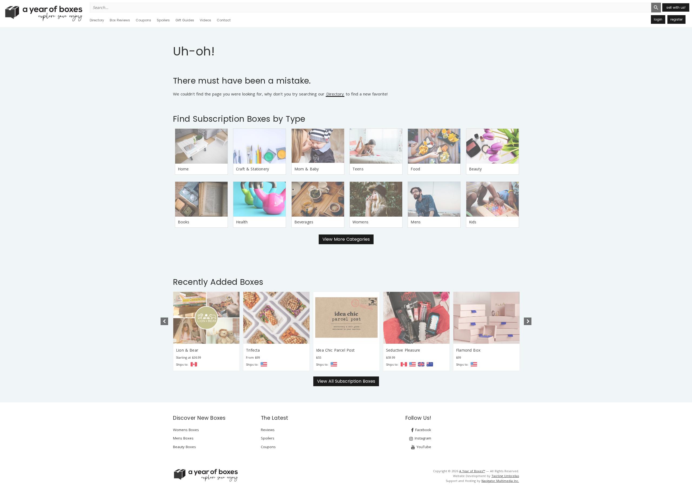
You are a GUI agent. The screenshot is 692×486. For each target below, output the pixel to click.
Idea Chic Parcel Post (335, 350)
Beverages (304, 221)
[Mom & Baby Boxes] (318, 146)
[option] (206, 331)
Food (415, 168)
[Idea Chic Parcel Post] (346, 318)
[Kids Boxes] (492, 199)
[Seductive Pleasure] (416, 318)
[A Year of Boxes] (205, 475)
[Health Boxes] (259, 199)
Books (183, 221)
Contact (224, 20)
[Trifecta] (276, 318)
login (658, 19)
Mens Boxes (183, 438)
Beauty (475, 168)
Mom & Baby (306, 168)
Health (242, 221)
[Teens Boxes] (376, 146)
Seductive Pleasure (403, 350)
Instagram (422, 438)
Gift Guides (184, 20)
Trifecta (253, 350)
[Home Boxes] (201, 146)
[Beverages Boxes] (318, 199)
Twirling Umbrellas (505, 476)
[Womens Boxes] (376, 199)
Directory (97, 20)
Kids (473, 221)
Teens (358, 168)
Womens (360, 221)
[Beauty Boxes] (492, 146)
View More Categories (346, 239)
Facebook (422, 429)
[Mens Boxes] (434, 199)
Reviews (268, 429)
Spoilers (163, 20)
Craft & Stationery (252, 168)
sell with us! (676, 7)
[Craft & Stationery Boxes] (259, 146)
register (676, 19)
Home (183, 168)
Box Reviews (120, 20)
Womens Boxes (186, 429)
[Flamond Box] (486, 318)
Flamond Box (468, 350)
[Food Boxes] (434, 146)
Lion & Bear (187, 350)
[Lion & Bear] (206, 318)
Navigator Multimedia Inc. (500, 481)
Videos (205, 20)
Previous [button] (164, 321)
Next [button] (527, 321)
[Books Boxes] (201, 199)
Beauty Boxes (184, 446)
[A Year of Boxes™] (43, 13)
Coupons (143, 20)
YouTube (423, 446)
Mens (416, 221)
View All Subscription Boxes (346, 381)
